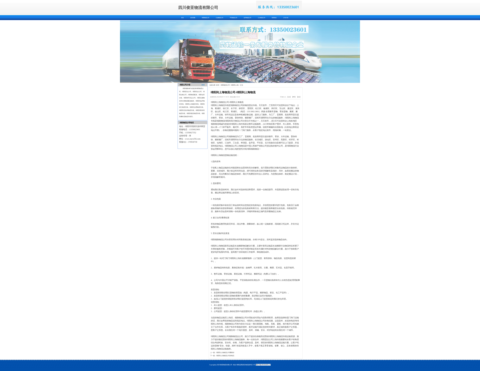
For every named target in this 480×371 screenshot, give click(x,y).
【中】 (294, 97)
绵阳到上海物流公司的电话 (225, 356)
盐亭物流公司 (247, 17)
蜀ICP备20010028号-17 (263, 365)
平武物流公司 (233, 17)
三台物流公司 (261, 17)
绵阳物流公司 (205, 17)
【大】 (298, 97)
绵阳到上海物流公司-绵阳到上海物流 (227, 102)
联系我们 (274, 17)
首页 (182, 17)
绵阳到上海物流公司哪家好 (225, 352)
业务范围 (192, 17)
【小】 (289, 97)
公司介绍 (285, 17)
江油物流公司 (219, 17)
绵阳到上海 (234, 85)
